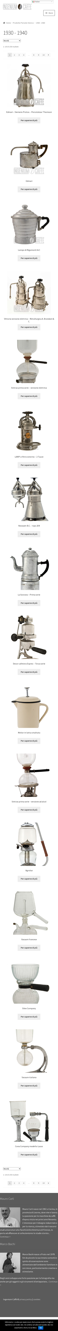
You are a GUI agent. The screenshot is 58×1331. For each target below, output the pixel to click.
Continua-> (5, 1236)
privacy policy (25, 1299)
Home (8, 23)
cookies (36, 1299)
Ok (41, 1328)
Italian (37, 2)
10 (44, 55)
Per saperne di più (29, 120)
